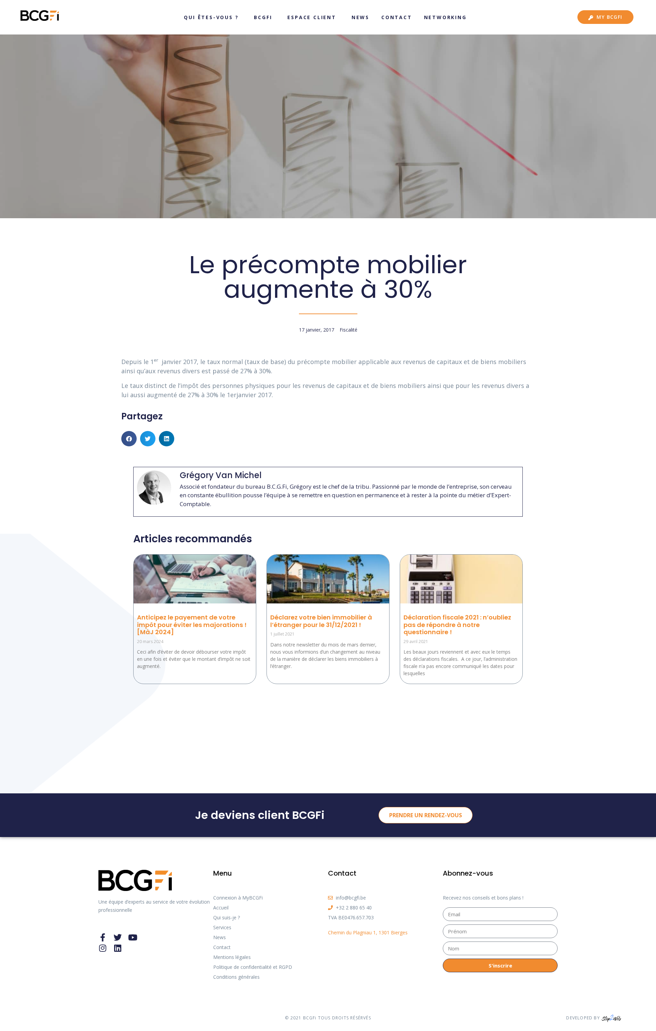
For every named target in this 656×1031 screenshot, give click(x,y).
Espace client (311, 17)
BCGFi (263, 17)
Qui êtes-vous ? (211, 17)
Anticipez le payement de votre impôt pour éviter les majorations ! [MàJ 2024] (192, 624)
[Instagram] (102, 948)
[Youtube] (132, 937)
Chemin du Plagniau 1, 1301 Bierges (368, 932)
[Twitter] (117, 937)
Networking (445, 17)
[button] (129, 438)
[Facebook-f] (102, 937)
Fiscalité (348, 329)
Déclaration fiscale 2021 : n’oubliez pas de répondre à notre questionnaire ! (457, 624)
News (360, 17)
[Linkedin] (117, 948)
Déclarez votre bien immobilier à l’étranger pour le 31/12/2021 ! (321, 621)
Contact (396, 17)
